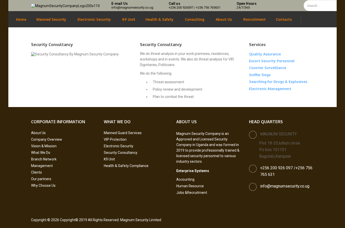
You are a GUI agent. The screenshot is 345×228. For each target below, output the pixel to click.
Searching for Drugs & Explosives (278, 81)
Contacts (284, 19)
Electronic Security (94, 19)
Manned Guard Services (123, 133)
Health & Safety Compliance (126, 166)
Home (21, 19)
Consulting (194, 19)
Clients (36, 172)
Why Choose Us (43, 185)
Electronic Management (270, 89)
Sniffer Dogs (259, 75)
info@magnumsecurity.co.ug (284, 186)
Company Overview (46, 139)
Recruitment (254, 19)
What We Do (40, 153)
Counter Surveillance (267, 68)
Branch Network (44, 159)
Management (42, 166)
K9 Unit (128, 19)
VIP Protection (115, 139)
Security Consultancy (120, 153)
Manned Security (51, 19)
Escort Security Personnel (271, 61)
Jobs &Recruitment (191, 193)
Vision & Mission (44, 146)
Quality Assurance (265, 54)
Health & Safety (159, 19)
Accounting (185, 179)
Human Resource (190, 186)
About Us (224, 19)
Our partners (41, 179)
